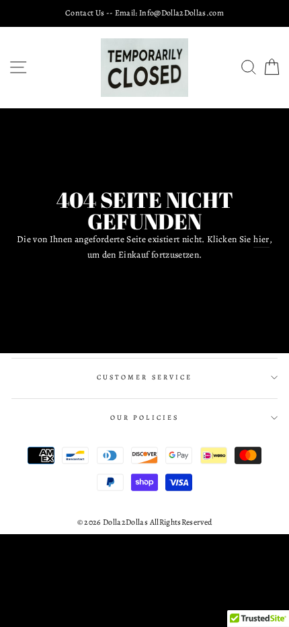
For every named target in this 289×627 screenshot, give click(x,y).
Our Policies (144, 417)
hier (261, 239)
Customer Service (144, 377)
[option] (144, 13)
